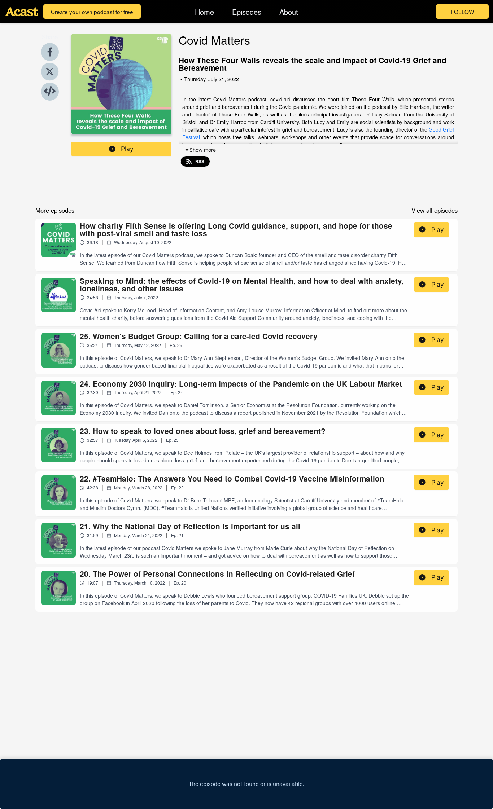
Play (127, 149)
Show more (202, 150)
